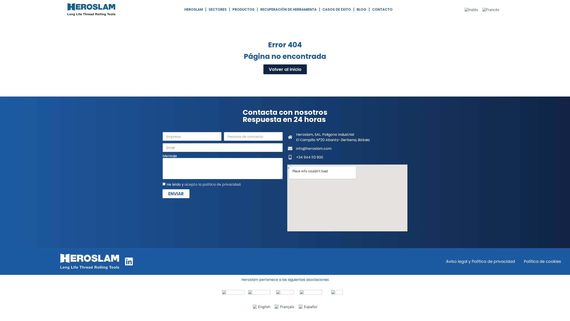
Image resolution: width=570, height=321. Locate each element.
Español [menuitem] (310, 307)
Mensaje (170, 156)
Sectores (218, 9)
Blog (361, 9)
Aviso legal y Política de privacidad (480, 261)
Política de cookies (542, 261)
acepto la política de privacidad (212, 184)
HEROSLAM (193, 9)
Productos (243, 9)
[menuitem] (471, 9)
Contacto (382, 9)
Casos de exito (336, 9)
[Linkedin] (128, 261)
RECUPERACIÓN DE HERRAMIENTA (288, 9)
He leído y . (204, 184)
